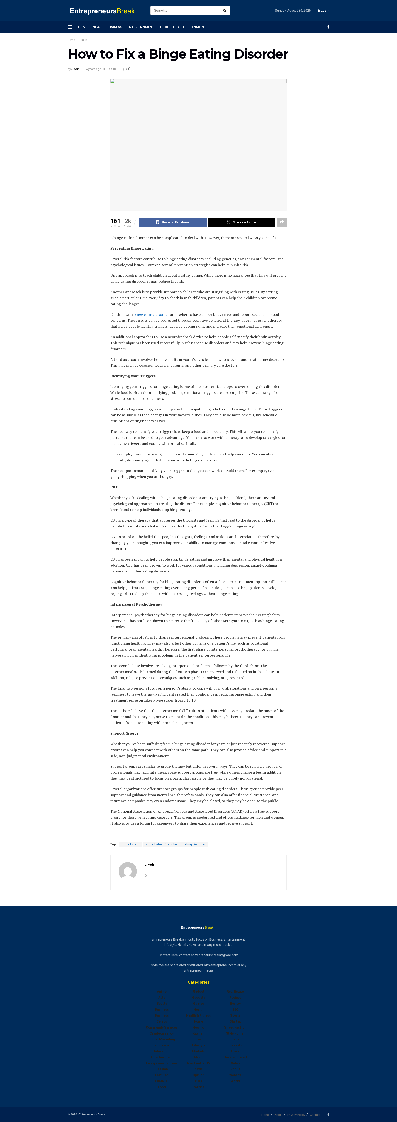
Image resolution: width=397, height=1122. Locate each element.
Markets (198, 1051)
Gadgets (198, 997)
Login (324, 10)
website (235, 1075)
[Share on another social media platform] (282, 222)
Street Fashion (235, 1027)
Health (179, 27)
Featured (162, 1075)
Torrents (235, 1045)
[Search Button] (225, 10)
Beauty (162, 1003)
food (162, 1087)
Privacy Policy (296, 1114)
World (235, 1081)
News (97, 27)
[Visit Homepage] (105, 10)
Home (83, 27)
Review (235, 1003)
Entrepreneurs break (162, 1063)
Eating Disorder (194, 844)
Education (162, 1051)
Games (198, 1003)
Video (235, 1063)
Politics (198, 1087)
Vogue (235, 1069)
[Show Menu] (70, 27)
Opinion (197, 27)
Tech (163, 27)
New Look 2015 (198, 1063)
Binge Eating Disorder (161, 844)
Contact (315, 1114)
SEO (235, 1009)
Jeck (75, 69)
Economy (162, 1045)
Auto (161, 997)
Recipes (235, 997)
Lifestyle (198, 1045)
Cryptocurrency (162, 1033)
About (278, 1114)
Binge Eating (130, 844)
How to (198, 1027)
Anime (162, 991)
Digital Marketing (161, 1039)
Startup (235, 1021)
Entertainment (140, 27)
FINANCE (162, 1081)
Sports (235, 1015)
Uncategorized (235, 1057)
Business (114, 27)
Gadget (198, 991)
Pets (198, 1081)
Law (198, 1039)
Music (198, 1057)
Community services (162, 1027)
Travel (235, 1051)
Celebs (161, 1021)
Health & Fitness (198, 1015)
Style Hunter (235, 1033)
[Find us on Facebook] (328, 27)
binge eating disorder (151, 314)
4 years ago (93, 69)
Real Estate (235, 991)
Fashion (162, 1069)
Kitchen (198, 1033)
